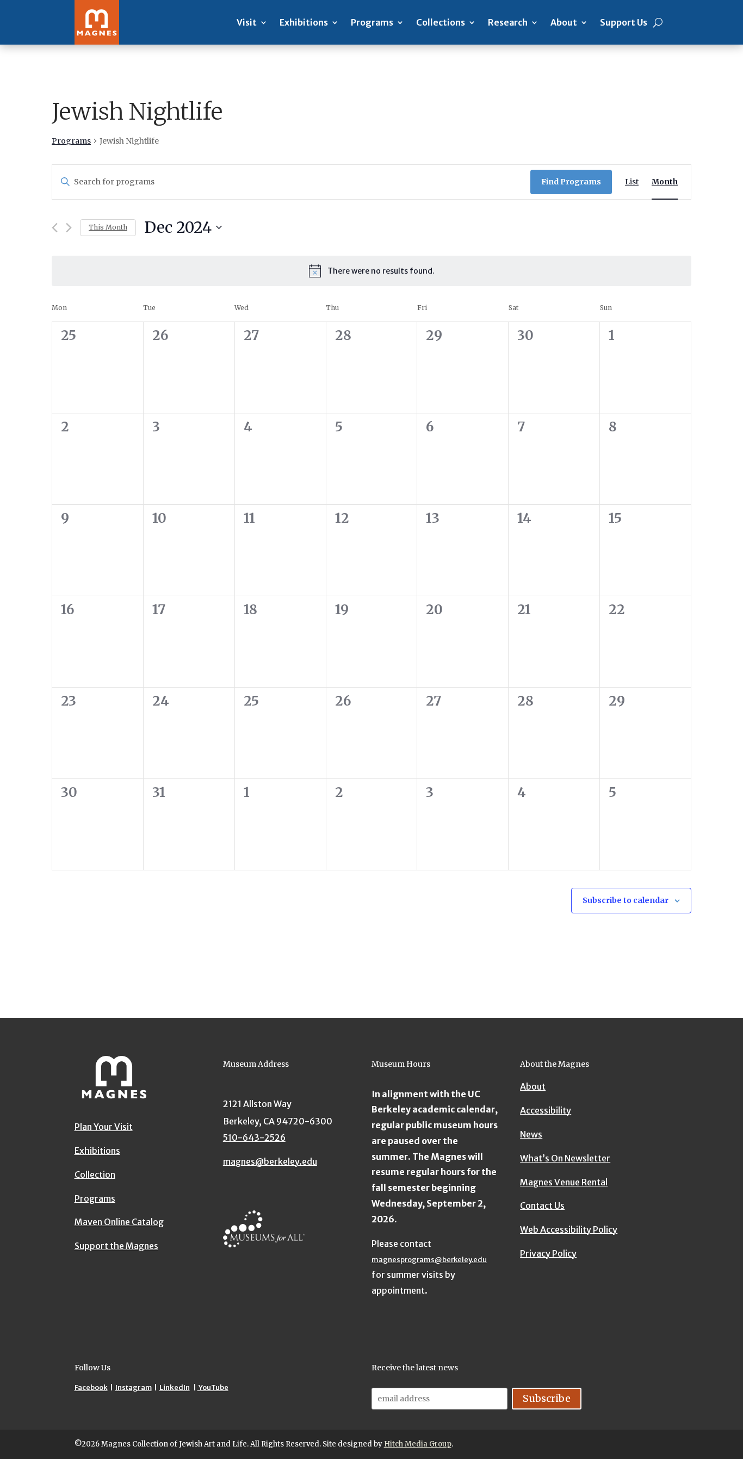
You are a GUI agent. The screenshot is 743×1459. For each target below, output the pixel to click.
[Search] (657, 22)
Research (508, 22)
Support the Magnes (116, 1245)
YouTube (212, 1387)
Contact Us (542, 1205)
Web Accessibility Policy (568, 1229)
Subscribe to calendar (625, 900)
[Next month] (69, 227)
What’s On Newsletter (565, 1157)
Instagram (133, 1387)
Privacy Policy (548, 1252)
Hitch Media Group (417, 1444)
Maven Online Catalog (119, 1221)
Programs (372, 22)
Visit (247, 22)
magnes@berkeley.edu (270, 1161)
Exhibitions (304, 22)
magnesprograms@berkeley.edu (429, 1259)
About (563, 22)
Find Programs (571, 182)
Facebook (91, 1387)
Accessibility (545, 1110)
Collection (95, 1174)
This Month (108, 227)
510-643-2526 (254, 1137)
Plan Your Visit (104, 1126)
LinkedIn (174, 1387)
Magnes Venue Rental (564, 1181)
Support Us (623, 22)
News (531, 1133)
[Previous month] (55, 227)
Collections (440, 22)
